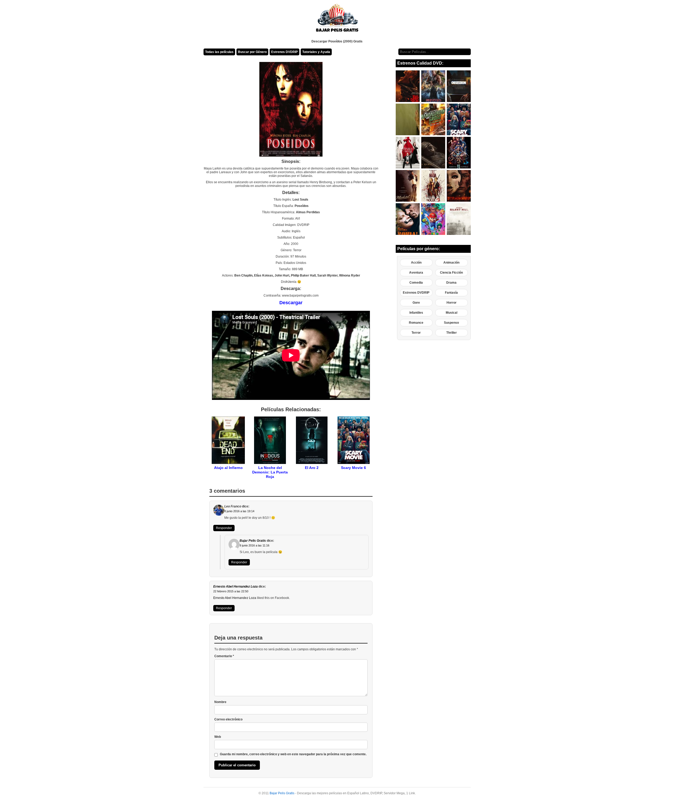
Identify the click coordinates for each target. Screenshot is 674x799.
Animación (451, 262)
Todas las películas (219, 52)
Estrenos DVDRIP (284, 52)
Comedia (416, 282)
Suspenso (451, 323)
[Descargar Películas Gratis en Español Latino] (337, 20)
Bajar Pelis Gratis (253, 541)
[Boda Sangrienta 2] (433, 186)
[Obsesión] (459, 86)
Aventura (416, 272)
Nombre (220, 702)
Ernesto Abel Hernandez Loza (235, 586)
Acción (416, 262)
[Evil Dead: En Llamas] (408, 86)
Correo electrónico (228, 719)
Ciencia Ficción (451, 272)
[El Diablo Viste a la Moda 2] (408, 152)
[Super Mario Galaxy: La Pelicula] (433, 219)
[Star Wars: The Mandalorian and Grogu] (433, 119)
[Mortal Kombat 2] (459, 152)
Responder (224, 528)
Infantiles (416, 312)
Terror (416, 333)
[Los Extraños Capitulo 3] (459, 186)
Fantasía (451, 292)
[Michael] (408, 186)
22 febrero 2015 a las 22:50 (230, 591)
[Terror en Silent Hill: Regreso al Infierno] (459, 219)
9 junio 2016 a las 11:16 (254, 545)
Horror (452, 302)
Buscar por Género (252, 52)
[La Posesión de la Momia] (433, 152)
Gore (416, 302)
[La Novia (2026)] (408, 219)
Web (217, 737)
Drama (451, 282)
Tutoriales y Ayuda (316, 52)
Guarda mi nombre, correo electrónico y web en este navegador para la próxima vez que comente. (293, 754)
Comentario (224, 656)
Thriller (451, 333)
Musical (451, 312)
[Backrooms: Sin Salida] (408, 119)
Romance (416, 323)
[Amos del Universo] (433, 86)
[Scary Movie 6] (459, 119)
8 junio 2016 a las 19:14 (239, 511)
